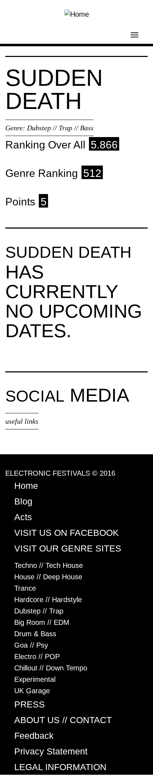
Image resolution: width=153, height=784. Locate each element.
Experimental (35, 679)
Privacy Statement (51, 751)
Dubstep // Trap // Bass (60, 128)
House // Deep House (48, 577)
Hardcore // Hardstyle (48, 599)
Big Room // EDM (41, 622)
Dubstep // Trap (38, 611)
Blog (23, 501)
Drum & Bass (35, 634)
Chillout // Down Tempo (50, 668)
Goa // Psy (31, 645)
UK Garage (32, 691)
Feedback (34, 736)
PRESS (29, 704)
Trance (25, 588)
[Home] (76, 13)
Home (26, 486)
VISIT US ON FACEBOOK (66, 533)
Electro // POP (37, 656)
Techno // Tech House (48, 565)
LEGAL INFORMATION (60, 767)
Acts (23, 517)
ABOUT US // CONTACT (63, 720)
